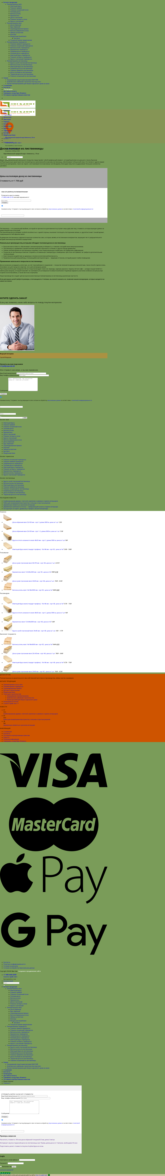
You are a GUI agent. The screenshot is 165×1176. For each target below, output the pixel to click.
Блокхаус (13, 34)
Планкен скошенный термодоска (21, 46)
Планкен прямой (16, 8)
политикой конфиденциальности (83, 209)
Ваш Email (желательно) (8, 373)
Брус (5, 113)
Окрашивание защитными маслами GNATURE (22, 80)
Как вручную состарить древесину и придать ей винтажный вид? (25, 509)
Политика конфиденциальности (14, 964)
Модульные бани (16, 36)
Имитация (7, 119)
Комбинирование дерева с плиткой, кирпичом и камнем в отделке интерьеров (30, 501)
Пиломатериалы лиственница (17, 61)
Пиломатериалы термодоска (17, 42)
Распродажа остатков (10, 702)
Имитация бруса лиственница (13, 485)
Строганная (7, 115)
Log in (13, 1166)
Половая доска (15, 12)
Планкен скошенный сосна (19, 10)
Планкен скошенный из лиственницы (23, 76)
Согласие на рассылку (10, 966)
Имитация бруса (15, 6)
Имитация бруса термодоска (20, 55)
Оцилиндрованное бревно (19, 29)
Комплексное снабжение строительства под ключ (24, 82)
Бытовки (17, 38)
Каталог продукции (10, 2)
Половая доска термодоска (19, 53)
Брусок (5, 128)
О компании (7, 85)
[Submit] (0, 416)
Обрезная (6, 110)
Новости (6, 737)
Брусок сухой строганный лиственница (23, 63)
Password (3, 1163)
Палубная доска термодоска (19, 51)
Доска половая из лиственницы (21, 72)
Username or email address (9, 1160)
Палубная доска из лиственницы (21, 68)
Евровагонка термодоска (19, 50)
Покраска (13, 40)
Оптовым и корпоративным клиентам (16, 95)
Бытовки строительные (11, 690)
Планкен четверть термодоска (20, 57)
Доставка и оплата (10, 91)
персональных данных (55, 209)
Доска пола (7, 117)
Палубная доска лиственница (13, 491)
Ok (49, 1175)
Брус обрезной (15, 27)
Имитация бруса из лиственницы (21, 67)
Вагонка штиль (15, 14)
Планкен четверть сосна (18, 19)
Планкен (6, 122)
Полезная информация (11, 739)
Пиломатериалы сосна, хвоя (12, 685)
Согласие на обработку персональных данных (19, 968)
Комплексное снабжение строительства (20, 698)
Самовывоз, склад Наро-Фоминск (14, 741)
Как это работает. (42, 1175)
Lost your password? (6, 1170)
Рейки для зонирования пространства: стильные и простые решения (26, 503)
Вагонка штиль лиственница (13, 483)
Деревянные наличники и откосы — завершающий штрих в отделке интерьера (30, 507)
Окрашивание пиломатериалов (18, 696)
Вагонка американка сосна (19, 31)
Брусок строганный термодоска (21, 59)
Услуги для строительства (12, 694)
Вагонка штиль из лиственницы (21, 65)
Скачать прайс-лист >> (11, 703)
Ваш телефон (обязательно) (9, 375)
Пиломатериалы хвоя (14, 4)
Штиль (5, 124)
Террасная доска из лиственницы (21, 74)
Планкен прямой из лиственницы (21, 70)
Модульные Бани (9, 135)
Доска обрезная (15, 25)
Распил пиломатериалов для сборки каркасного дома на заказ (28, 84)
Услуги (5, 78)
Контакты (6, 87)
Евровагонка (14, 15)
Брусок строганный (16, 21)
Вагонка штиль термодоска (19, 48)
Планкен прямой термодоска (20, 44)
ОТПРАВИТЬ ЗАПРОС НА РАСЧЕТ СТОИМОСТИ (17, 1094)
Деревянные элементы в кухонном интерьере (19, 505)
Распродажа (8, 89)
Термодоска (7, 131)
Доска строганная (16, 17)
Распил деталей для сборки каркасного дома (22, 700)
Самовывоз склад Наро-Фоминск (14, 93)
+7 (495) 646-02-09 (7, 197)
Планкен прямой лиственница (13, 487)
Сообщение (4, 391)
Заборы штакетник (16, 33)
